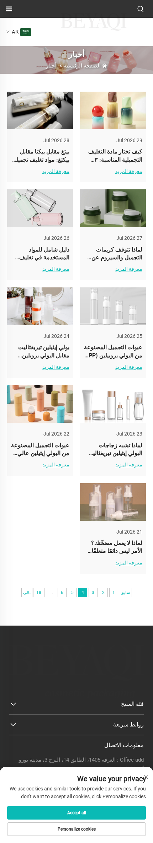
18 (38, 592)
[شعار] (93, 29)
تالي (27, 592)
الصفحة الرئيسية (82, 66)
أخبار (51, 66)
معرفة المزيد (128, 171)
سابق (125, 592)
